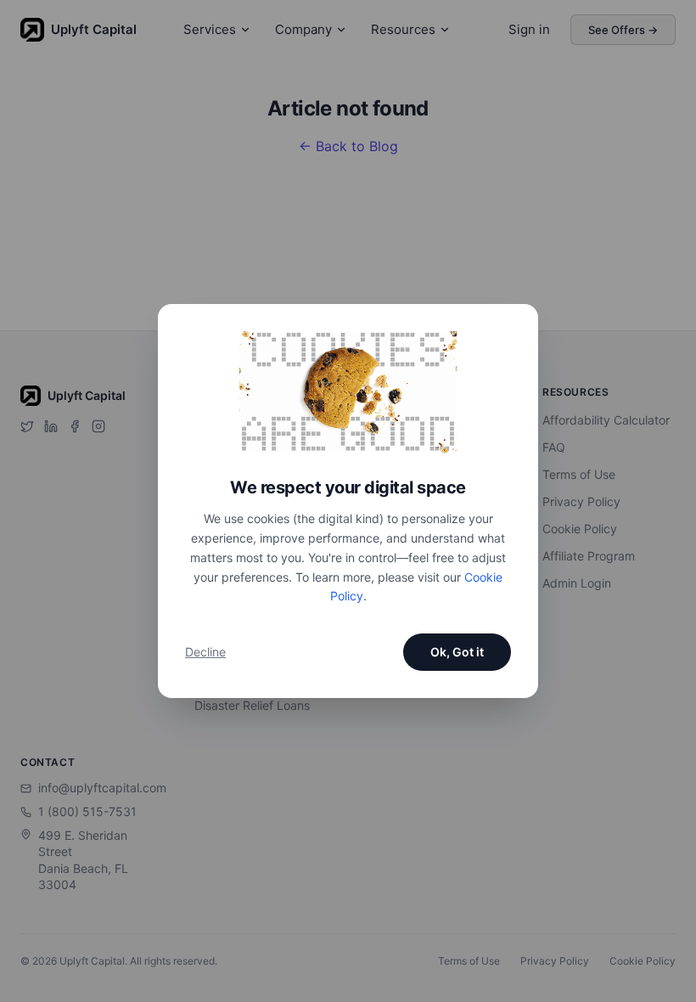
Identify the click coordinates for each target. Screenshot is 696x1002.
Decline (205, 652)
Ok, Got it (457, 652)
